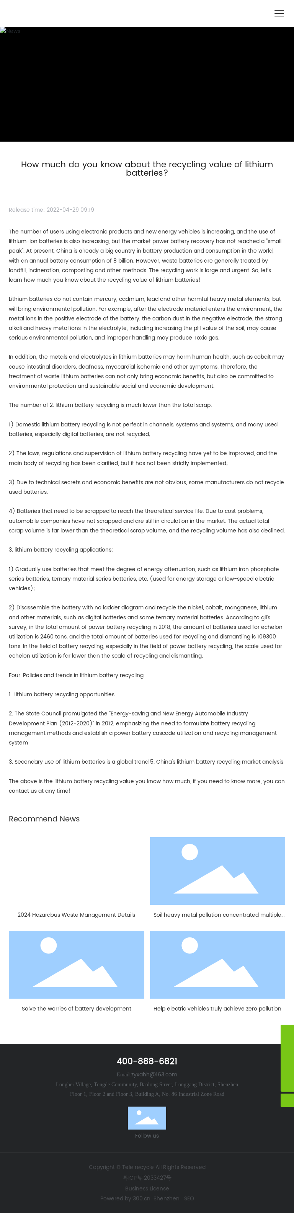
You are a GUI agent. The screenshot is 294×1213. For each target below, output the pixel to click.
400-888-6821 (147, 1062)
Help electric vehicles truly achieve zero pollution (217, 1008)
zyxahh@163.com (154, 1074)
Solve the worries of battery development (76, 1008)
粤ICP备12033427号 (147, 1178)
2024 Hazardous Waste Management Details (76, 915)
